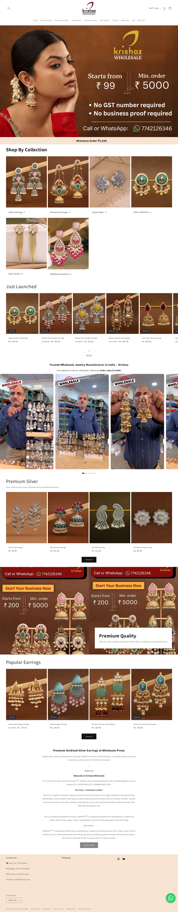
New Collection (141, 212)
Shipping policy (71, 909)
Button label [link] (89, 845)
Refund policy (35, 909)
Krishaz (13, 909)
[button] (8, 8)
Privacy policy (46, 909)
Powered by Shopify (22, 909)
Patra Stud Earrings (15, 547)
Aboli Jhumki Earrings (58, 547)
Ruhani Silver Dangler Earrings (86, 338)
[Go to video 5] (95, 473)
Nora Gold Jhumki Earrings (151, 338)
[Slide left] (83, 350)
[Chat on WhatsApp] (171, 898)
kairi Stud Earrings (98, 547)
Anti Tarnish (14, 273)
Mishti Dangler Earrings (58, 724)
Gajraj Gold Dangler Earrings (18, 724)
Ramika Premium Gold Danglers (145, 724)
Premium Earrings (59, 212)
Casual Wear (98, 212)
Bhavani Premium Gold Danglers (103, 724)
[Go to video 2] (87, 473)
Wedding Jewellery (59, 274)
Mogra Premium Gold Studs (18, 338)
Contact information (84, 909)
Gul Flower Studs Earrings (143, 547)
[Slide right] (94, 350)
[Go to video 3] (89, 473)
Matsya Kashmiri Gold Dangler (119, 338)
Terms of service (58, 909)
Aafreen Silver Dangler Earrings (53, 338)
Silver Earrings (15, 212)
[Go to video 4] (92, 473)
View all (89, 355)
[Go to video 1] (83, 473)
